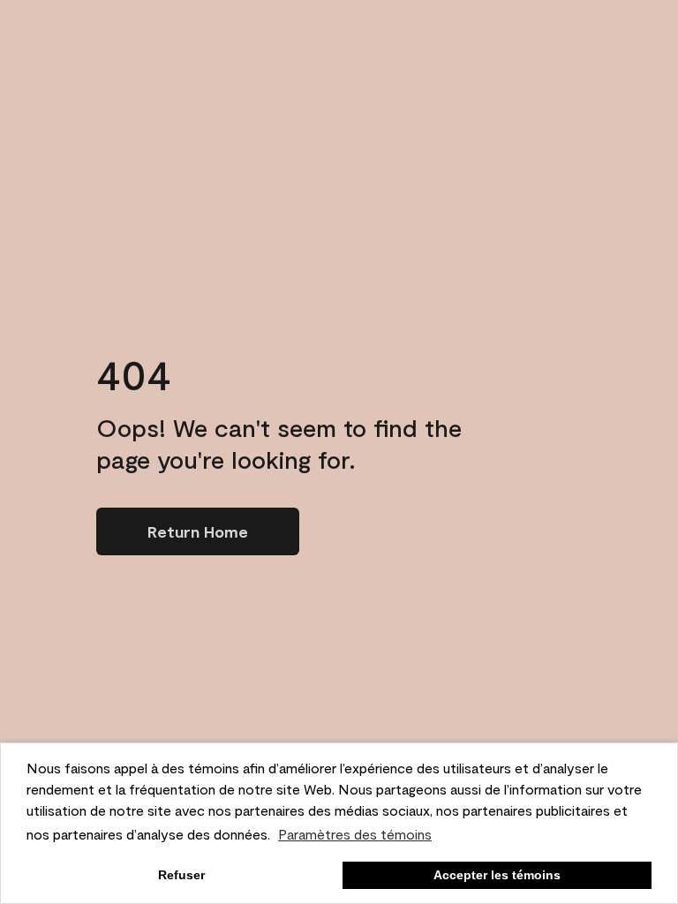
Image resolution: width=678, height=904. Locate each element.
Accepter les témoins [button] (497, 875)
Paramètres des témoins (355, 833)
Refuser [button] (181, 875)
